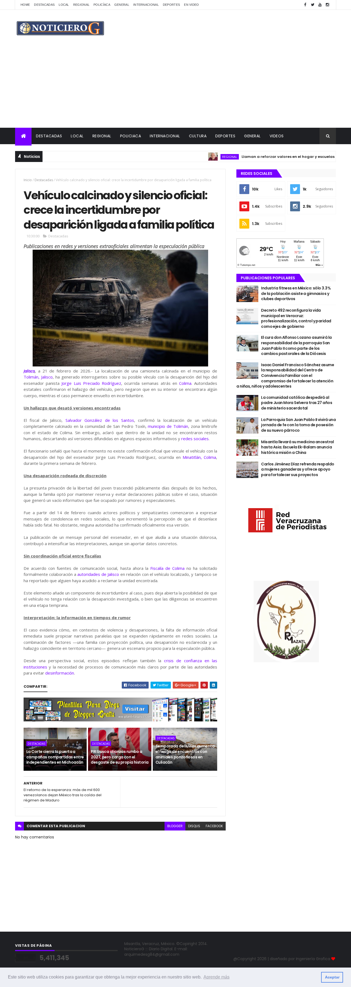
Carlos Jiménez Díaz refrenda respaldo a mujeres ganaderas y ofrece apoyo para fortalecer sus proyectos (297, 469)
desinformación (59, 673)
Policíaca (102, 4)
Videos (277, 136)
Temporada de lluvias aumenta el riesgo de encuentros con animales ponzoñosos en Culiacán (184, 754)
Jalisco (29, 371)
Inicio (28, 180)
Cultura (198, 136)
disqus (194, 826)
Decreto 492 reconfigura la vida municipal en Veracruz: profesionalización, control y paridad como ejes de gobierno (296, 318)
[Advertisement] (175, 86)
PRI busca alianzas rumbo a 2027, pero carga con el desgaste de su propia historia (119, 757)
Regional (81, 4)
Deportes (171, 4)
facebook (214, 826)
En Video (191, 4)
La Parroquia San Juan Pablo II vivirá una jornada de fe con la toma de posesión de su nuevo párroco (298, 425)
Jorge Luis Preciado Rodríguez (91, 383)
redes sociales (195, 438)
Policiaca (130, 136)
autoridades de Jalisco (98, 574)
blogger (175, 826)
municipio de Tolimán (168, 426)
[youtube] (320, 5)
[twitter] (313, 5)
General (121, 4)
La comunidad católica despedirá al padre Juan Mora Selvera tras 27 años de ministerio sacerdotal (296, 403)
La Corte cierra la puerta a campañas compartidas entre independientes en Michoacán (55, 757)
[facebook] (305, 5)
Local (64, 4)
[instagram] (327, 5)
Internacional (146, 4)
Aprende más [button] (216, 977)
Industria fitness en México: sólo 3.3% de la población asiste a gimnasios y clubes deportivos (296, 293)
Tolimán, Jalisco (38, 377)
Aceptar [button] (332, 977)
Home (25, 4)
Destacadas (44, 4)
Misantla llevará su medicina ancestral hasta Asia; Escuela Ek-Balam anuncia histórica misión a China (297, 447)
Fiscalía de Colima (167, 568)
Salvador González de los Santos (100, 420)
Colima (185, 383)
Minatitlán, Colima (199, 457)
